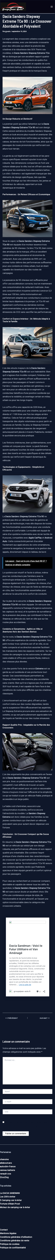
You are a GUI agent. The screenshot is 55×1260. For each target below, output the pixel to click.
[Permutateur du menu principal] (52, 7)
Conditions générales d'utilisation (16, 1237)
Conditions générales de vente (14, 1240)
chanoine (4, 1159)
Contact (4, 1229)
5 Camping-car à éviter (11, 1200)
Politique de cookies (9, 1244)
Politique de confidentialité (13, 1247)
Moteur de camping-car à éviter (15, 1207)
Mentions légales (8, 1233)
